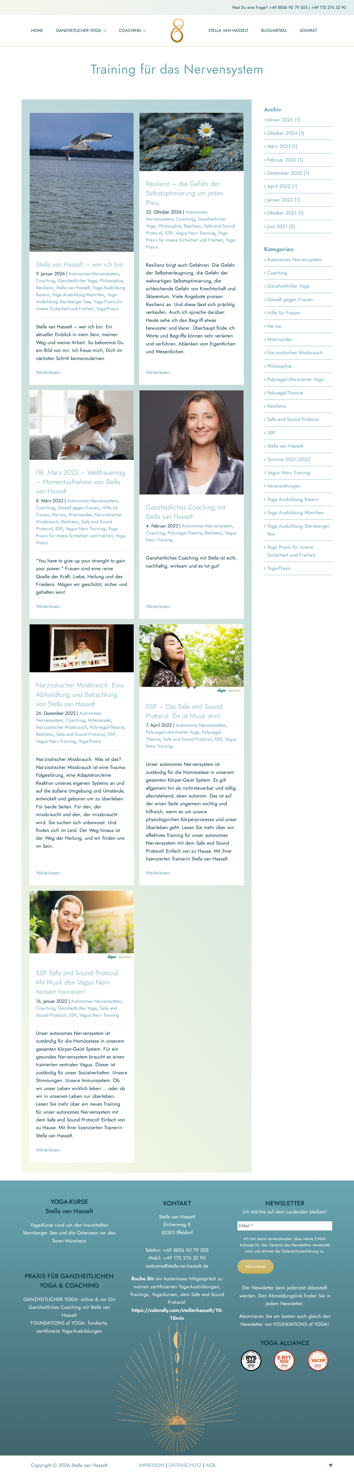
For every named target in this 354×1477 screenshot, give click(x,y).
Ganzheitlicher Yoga (77, 280)
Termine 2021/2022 (288, 459)
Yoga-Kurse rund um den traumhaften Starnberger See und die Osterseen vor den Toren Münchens (69, 1232)
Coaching (45, 280)
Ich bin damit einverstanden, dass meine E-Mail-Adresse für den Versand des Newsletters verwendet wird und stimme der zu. (285, 1245)
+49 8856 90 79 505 (288, 7)
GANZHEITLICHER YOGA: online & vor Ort (69, 1299)
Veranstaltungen (284, 485)
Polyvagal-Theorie (185, 532)
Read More (47, 372)
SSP (169, 233)
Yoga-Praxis (107, 308)
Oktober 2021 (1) (285, 212)
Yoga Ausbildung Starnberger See (76, 298)
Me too (59, 514)
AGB (211, 1465)
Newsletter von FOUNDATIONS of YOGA (284, 1324)
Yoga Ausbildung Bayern (293, 499)
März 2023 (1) (282, 146)
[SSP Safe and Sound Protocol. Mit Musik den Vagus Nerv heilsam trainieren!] (82, 925)
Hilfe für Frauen (283, 312)
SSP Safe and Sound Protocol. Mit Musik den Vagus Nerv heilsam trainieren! (78, 982)
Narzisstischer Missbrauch (61, 727)
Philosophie (111, 280)
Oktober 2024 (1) (285, 133)
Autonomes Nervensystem (94, 273)
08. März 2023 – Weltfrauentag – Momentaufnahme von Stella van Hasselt (80, 482)
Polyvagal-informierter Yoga (172, 732)
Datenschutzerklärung (300, 1251)
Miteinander (79, 514)
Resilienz (44, 287)
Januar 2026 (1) (283, 119)
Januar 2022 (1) (283, 199)
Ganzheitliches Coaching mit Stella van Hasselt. (185, 511)
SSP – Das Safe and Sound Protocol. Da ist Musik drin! (184, 711)
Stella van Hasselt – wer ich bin (79, 264)
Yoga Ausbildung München (78, 294)
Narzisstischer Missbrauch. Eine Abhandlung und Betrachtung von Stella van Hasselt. (80, 694)
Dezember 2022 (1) (288, 172)
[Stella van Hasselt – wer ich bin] (82, 182)
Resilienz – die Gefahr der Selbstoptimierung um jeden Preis (184, 193)
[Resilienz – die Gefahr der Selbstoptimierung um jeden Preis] (191, 142)
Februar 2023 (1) (285, 159)
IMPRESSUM (151, 1465)
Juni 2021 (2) (281, 226)
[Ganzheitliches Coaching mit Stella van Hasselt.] (191, 442)
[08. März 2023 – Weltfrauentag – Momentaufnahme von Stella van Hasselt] (82, 425)
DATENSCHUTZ (184, 1465)
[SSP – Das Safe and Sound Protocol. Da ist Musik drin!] (191, 659)
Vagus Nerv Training (195, 233)
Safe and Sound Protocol (80, 734)
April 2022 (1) (282, 186)
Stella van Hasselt (73, 287)
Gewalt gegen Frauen (78, 507)
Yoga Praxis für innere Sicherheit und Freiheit (79, 305)
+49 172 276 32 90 (328, 7)
